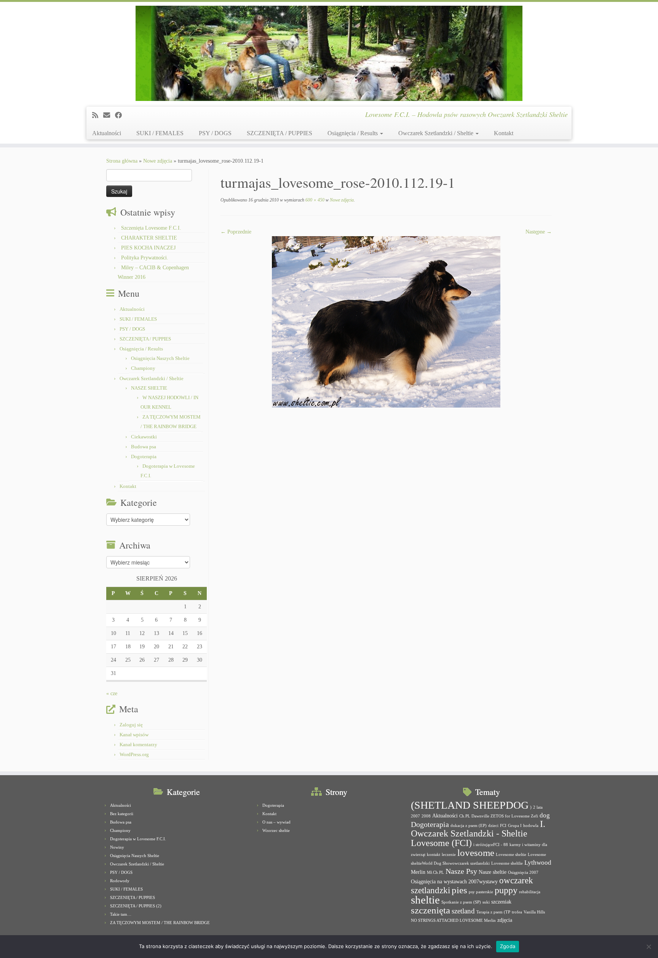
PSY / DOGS (215, 133)
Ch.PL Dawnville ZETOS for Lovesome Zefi (498, 816)
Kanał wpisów (134, 734)
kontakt (433, 854)
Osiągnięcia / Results (353, 133)
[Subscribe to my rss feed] (97, 115)
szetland (463, 911)
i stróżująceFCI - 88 (490, 845)
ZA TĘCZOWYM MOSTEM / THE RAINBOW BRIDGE (160, 922)
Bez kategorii (121, 813)
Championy (143, 368)
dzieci (493, 826)
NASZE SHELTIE (149, 388)
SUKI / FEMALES (160, 133)
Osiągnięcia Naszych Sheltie (160, 358)
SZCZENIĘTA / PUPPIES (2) (135, 906)
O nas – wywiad (276, 822)
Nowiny (117, 847)
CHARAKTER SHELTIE (149, 238)
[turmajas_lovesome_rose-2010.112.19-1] (386, 321)
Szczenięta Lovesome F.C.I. (151, 228)
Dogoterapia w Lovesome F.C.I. (138, 838)
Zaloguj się (131, 725)
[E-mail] (109, 115)
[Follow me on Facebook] (121, 115)
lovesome (475, 853)
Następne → (538, 232)
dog (545, 815)
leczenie (449, 854)
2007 (415, 816)
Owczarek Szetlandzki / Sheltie (436, 133)
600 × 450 (314, 200)
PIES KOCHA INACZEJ (148, 248)
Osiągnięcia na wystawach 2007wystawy (454, 881)
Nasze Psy (461, 871)
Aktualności (106, 133)
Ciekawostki (144, 437)
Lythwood (537, 862)
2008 (426, 816)
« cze (111, 693)
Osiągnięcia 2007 (523, 872)
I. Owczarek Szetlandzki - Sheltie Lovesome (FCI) (478, 833)
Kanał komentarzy (138, 744)
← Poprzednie (235, 232)
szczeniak (501, 902)
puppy (506, 890)
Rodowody (119, 880)
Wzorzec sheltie (276, 830)
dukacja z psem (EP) (468, 826)
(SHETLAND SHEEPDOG (470, 805)
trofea (517, 912)
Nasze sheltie (492, 872)
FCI (503, 826)
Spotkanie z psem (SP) (461, 902)
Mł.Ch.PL (435, 872)
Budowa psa (143, 446)
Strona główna (121, 161)
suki (486, 902)
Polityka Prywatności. (144, 258)
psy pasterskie (481, 892)
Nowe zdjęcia (157, 161)
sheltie (425, 900)
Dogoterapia (144, 456)
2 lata (538, 807)
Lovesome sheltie (511, 854)
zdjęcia (504, 920)
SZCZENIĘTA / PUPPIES (279, 133)
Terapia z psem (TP (493, 912)
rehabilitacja (529, 892)
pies (459, 890)
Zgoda (507, 946)
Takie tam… (120, 914)
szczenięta (430, 910)
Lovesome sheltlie (507, 863)
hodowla (530, 826)
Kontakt (503, 133)
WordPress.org (134, 754)
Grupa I (515, 826)
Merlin (418, 872)
